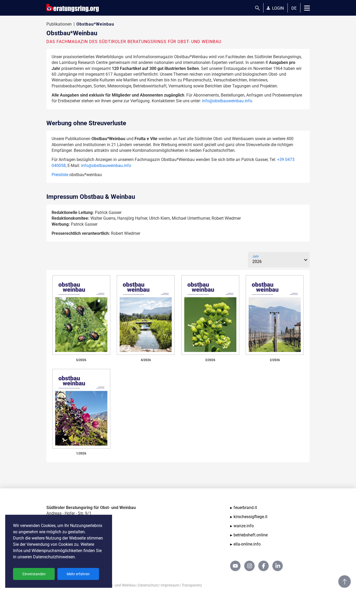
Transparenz (192, 585)
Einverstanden (34, 574)
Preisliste (60, 174)
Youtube (235, 566)
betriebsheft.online (251, 534)
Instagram (249, 566)
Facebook (263, 566)
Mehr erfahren (78, 574)
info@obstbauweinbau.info (227, 100)
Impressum (170, 585)
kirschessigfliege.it (250, 516)
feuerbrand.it (245, 507)
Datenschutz (148, 585)
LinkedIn (277, 566)
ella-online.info (247, 544)
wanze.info (244, 525)
